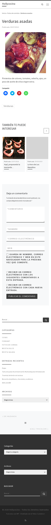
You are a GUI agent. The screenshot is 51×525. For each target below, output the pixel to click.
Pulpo (4, 368)
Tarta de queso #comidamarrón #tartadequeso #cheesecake (23, 372)
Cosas (4, 337)
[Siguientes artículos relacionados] (46, 130)
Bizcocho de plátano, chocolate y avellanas (17, 379)
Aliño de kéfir (6, 383)
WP (18, 514)
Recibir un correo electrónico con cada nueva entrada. (24, 287)
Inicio (4, 13)
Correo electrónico (20, 239)
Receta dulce (8, 348)
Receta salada (8, 352)
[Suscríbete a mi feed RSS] (25, 520)
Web (9, 248)
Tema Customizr (39, 514)
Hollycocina (14, 510)
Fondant (6, 341)
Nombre (12, 229)
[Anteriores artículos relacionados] (40, 130)
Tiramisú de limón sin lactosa (12, 375)
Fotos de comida (13, 13)
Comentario (15, 209)
